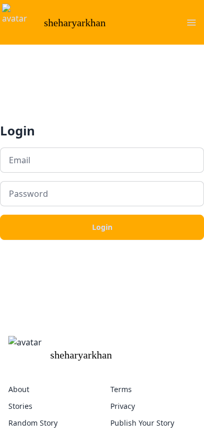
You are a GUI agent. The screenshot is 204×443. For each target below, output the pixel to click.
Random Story (33, 423)
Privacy (122, 406)
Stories (20, 406)
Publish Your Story (142, 423)
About (18, 389)
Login (102, 227)
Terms (121, 389)
